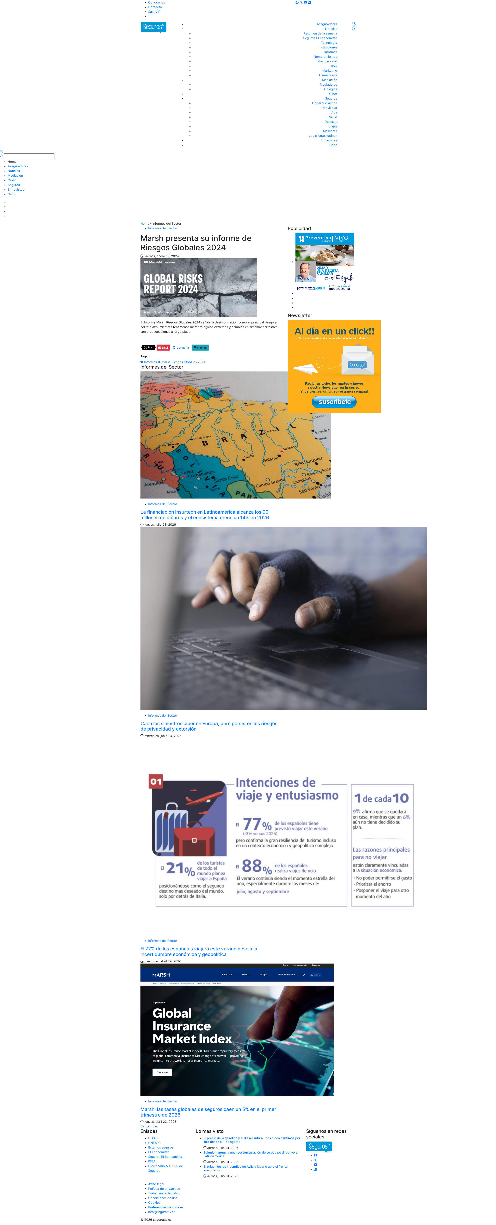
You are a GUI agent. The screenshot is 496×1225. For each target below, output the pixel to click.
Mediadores (328, 84)
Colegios (330, 89)
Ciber (333, 94)
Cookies (154, 1202)
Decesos (331, 122)
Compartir (182, 347)
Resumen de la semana (320, 33)
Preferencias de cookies (165, 1207)
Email (164, 347)
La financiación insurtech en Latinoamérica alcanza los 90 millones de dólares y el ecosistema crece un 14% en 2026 (204, 514)
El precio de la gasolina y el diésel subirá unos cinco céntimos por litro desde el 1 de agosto (251, 1140)
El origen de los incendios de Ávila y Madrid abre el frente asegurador (245, 1168)
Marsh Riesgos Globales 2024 (183, 362)
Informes (330, 52)
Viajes (332, 126)
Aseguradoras (327, 24)
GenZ (333, 145)
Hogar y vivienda (324, 103)
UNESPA (154, 1143)
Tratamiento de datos (164, 1193)
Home (144, 223)
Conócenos (156, 2)
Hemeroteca (328, 75)
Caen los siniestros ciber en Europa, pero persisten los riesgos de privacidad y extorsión (208, 726)
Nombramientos (325, 56)
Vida (334, 112)
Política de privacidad (164, 1189)
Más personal (327, 61)
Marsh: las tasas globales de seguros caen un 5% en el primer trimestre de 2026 (208, 1112)
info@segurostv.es (161, 1212)
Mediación (329, 80)
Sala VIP (154, 12)
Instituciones (328, 47)
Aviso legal (156, 1184)
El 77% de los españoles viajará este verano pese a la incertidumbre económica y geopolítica (198, 951)
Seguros (331, 98)
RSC (334, 66)
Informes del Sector (162, 228)
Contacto (155, 7)
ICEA (151, 1161)
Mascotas (330, 131)
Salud (333, 117)
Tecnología (329, 43)
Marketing (329, 70)
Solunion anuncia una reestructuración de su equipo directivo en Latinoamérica (251, 1154)
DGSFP (153, 1138)
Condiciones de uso (162, 1198)
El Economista (158, 1152)
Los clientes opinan (323, 136)
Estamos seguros (160, 1147)
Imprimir (201, 347)
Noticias (331, 29)
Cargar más (149, 1126)
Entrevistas (329, 140)
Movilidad (330, 108)
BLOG (152, 16)
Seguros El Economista (320, 38)
